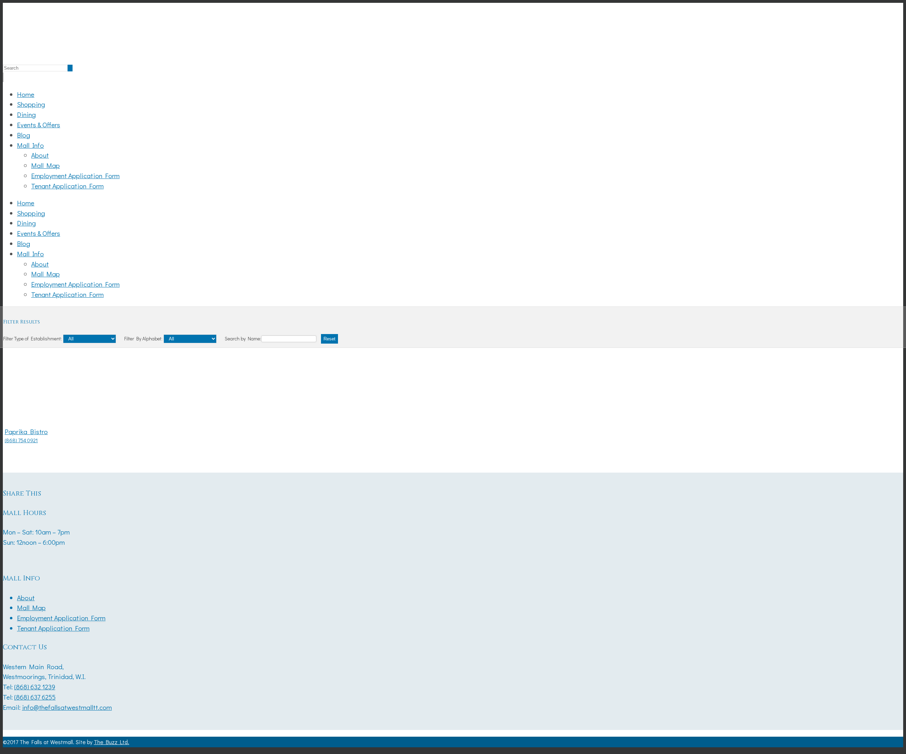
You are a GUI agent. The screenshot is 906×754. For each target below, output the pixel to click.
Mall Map (45, 165)
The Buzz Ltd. (111, 742)
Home (25, 94)
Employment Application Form (75, 175)
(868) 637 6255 (35, 696)
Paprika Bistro (26, 431)
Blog (23, 134)
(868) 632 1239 (34, 686)
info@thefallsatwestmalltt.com (67, 707)
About (40, 155)
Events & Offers (38, 124)
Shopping (31, 104)
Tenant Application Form (67, 185)
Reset (329, 338)
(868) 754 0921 (21, 440)
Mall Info (30, 145)
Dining (26, 114)
